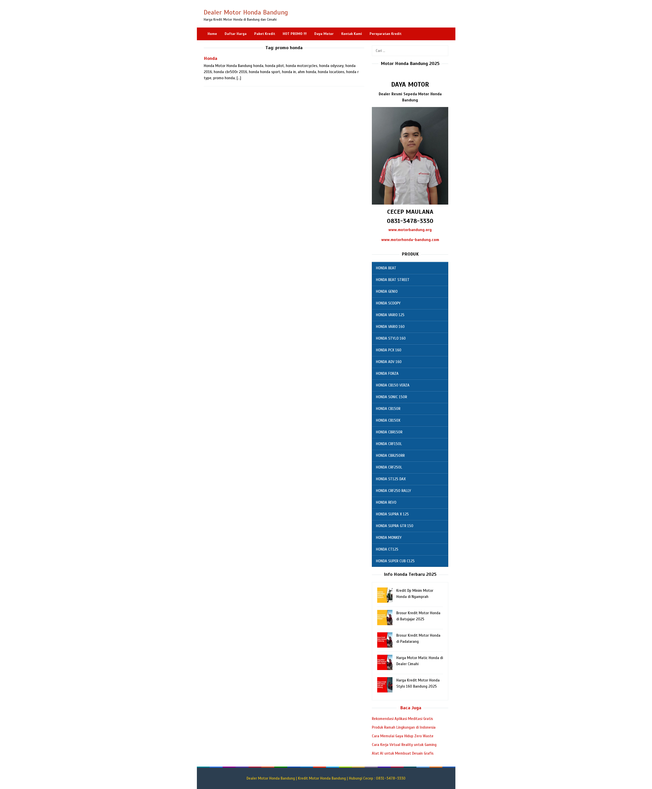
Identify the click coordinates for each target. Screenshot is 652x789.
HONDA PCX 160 (388, 350)
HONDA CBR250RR (390, 455)
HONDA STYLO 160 (391, 338)
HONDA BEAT (386, 268)
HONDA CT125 (387, 549)
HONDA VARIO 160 (390, 326)
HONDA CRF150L (389, 444)
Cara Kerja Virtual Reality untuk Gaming (404, 744)
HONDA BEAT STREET (393, 279)
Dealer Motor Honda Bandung (246, 12)
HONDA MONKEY (389, 537)
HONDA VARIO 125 (390, 315)
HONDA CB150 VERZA (393, 385)
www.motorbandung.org (410, 230)
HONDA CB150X (388, 420)
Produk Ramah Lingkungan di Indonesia (404, 727)
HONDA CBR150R (389, 432)
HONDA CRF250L (389, 467)
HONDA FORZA (387, 373)
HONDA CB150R (388, 408)
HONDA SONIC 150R (391, 397)
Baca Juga (410, 708)
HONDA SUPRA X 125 (392, 514)
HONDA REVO (386, 502)
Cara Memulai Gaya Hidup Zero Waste (402, 736)
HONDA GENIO (387, 291)
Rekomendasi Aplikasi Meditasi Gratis (402, 718)
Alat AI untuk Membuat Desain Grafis (402, 753)
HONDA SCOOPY (388, 303)
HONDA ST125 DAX (391, 479)
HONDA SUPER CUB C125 (395, 561)
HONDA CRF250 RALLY (393, 490)
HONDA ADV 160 (389, 361)
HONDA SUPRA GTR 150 (394, 526)
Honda (210, 58)
